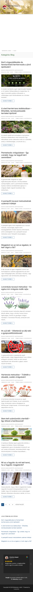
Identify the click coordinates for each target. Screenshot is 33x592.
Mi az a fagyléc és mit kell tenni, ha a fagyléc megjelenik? (15, 463)
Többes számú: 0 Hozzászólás (22, 72)
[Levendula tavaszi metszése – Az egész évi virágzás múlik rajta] (16, 303)
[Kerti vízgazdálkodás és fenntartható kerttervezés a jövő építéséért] (16, 80)
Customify (16, 589)
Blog (11, 72)
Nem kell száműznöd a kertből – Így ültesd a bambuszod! (15, 419)
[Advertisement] (16, 31)
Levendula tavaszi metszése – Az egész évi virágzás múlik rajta (16, 288)
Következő (20, 504)
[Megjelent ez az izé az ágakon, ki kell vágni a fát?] (16, 261)
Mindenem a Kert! (13, 7)
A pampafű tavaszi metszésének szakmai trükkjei (16, 202)
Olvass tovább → (8, 100)
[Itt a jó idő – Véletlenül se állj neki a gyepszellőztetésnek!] (16, 347)
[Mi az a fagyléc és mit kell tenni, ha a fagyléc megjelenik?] (16, 478)
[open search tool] (23, 7)
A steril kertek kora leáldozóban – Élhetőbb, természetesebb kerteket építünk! (16, 110)
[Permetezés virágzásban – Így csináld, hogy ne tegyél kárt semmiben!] (16, 171)
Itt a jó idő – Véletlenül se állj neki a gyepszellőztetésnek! (16, 332)
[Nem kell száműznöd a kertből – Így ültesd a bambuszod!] (16, 434)
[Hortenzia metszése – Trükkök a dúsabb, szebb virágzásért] (16, 391)
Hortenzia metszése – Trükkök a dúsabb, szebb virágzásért (15, 376)
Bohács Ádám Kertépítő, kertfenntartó (12, 70)
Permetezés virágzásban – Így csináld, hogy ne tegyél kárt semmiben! (15, 155)
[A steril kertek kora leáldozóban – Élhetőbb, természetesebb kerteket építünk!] (16, 127)
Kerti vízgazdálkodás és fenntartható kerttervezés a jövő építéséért (16, 64)
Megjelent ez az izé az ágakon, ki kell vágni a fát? (16, 246)
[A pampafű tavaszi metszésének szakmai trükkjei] (16, 217)
